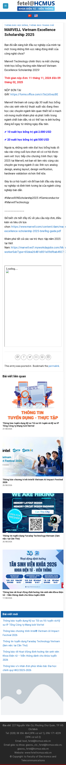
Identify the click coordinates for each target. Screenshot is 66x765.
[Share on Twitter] (30, 357)
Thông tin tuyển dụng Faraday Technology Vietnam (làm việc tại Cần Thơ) (31, 643)
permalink (54, 366)
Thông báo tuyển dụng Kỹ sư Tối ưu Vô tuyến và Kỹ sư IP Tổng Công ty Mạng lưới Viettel (31, 622)
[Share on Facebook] (24, 357)
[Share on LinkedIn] (48, 357)
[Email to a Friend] (36, 357)
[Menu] (5, 6)
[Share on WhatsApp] (17, 357)
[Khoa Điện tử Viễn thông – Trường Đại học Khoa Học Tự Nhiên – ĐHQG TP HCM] (36, 6)
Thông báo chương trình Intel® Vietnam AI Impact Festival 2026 (31, 633)
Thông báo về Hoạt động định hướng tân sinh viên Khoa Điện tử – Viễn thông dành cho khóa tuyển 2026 (31, 655)
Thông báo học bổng (16, 25)
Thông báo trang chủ (41, 25)
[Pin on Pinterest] (42, 357)
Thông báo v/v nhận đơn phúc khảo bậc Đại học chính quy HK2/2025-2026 (30, 668)
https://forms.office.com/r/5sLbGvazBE (34, 94)
